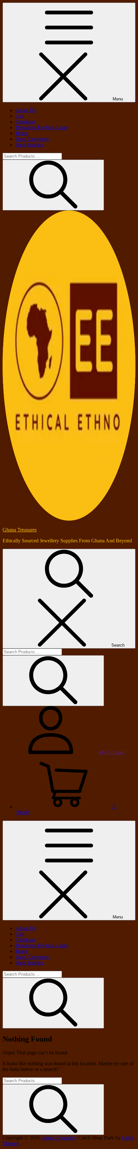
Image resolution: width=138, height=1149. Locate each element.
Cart (19, 116)
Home (21, 133)
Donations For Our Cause (41, 127)
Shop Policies (29, 144)
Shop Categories (32, 139)
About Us (25, 110)
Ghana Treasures (20, 529)
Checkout (25, 121)
